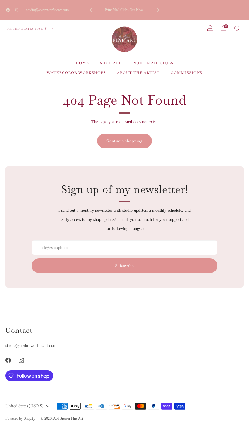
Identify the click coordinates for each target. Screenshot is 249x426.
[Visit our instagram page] (16, 10)
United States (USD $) (27, 29)
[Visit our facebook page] (8, 10)
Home (82, 63)
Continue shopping (124, 140)
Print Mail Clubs (152, 63)
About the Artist (138, 72)
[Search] (237, 28)
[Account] (210, 28)
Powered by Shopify (20, 418)
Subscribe (124, 265)
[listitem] (125, 10)
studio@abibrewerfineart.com (47, 10)
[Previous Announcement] (91, 10)
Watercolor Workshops (76, 72)
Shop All (110, 63)
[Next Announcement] (158, 10)
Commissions (186, 72)
